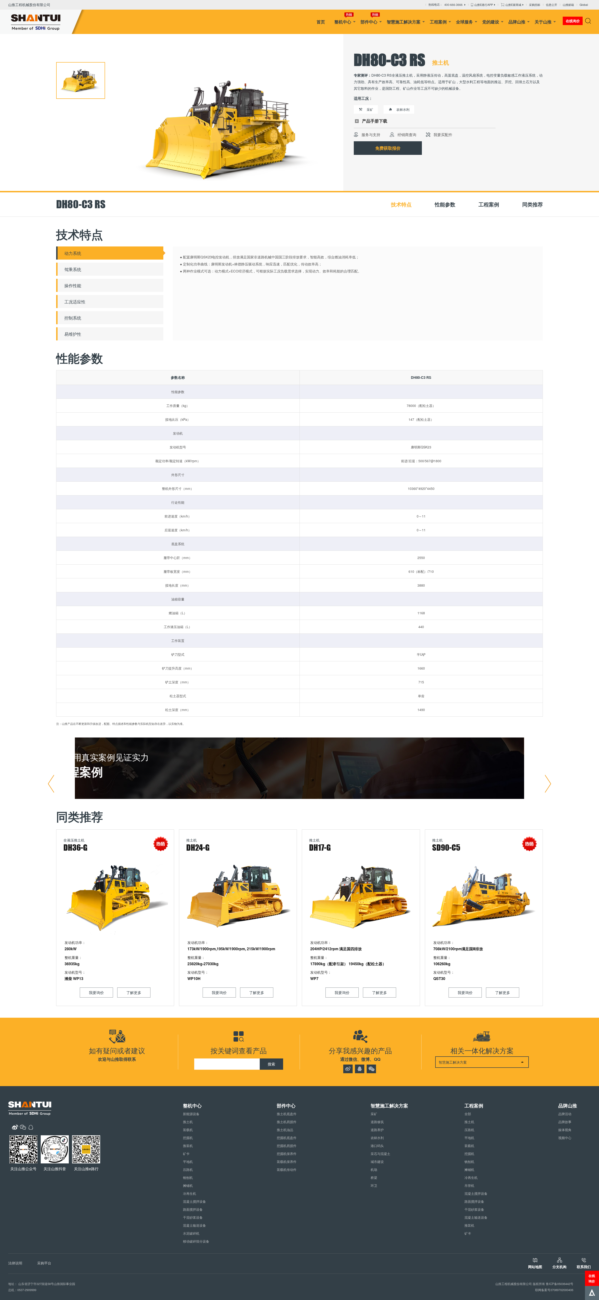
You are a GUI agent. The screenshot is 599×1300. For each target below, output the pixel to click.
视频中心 (564, 1137)
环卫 (374, 1185)
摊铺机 (188, 1185)
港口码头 (377, 1145)
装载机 (188, 1129)
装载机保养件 (286, 1161)
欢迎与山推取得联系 (117, 1059)
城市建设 (377, 1161)
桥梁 (374, 1177)
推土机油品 (285, 1129)
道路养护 (377, 1129)
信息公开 (551, 5)
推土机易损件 (286, 1121)
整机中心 (342, 22)
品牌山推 (516, 22)
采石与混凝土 (380, 1153)
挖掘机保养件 (286, 1153)
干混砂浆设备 (193, 1217)
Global (584, 5)
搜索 (271, 1064)
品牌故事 (564, 1121)
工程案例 (438, 22)
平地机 (188, 1161)
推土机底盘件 (286, 1113)
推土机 (188, 1121)
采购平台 (44, 1262)
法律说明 (15, 1262)
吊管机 (469, 1185)
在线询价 (591, 1278)
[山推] (43, 22)
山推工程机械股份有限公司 (29, 4)
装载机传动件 (286, 1169)
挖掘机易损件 (286, 1145)
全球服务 (464, 22)
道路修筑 (377, 1121)
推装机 (188, 1145)
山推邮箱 (568, 5)
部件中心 (369, 22)
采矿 (374, 1113)
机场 (374, 1169)
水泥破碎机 (191, 1233)
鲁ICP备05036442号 (559, 1283)
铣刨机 (188, 1177)
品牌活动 (564, 1113)
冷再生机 (189, 1193)
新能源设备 (191, 1113)
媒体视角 (564, 1129)
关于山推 (543, 22)
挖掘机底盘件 (286, 1137)
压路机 (188, 1169)
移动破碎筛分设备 (196, 1241)
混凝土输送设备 (194, 1225)
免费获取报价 (388, 148)
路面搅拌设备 (193, 1209)
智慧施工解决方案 (403, 22)
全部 (467, 1113)
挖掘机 (188, 1137)
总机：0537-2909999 (22, 1290)
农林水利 (377, 1137)
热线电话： (445, 5)
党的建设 (490, 22)
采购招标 (534, 5)
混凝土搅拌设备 (194, 1201)
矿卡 (186, 1153)
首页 (321, 22)
